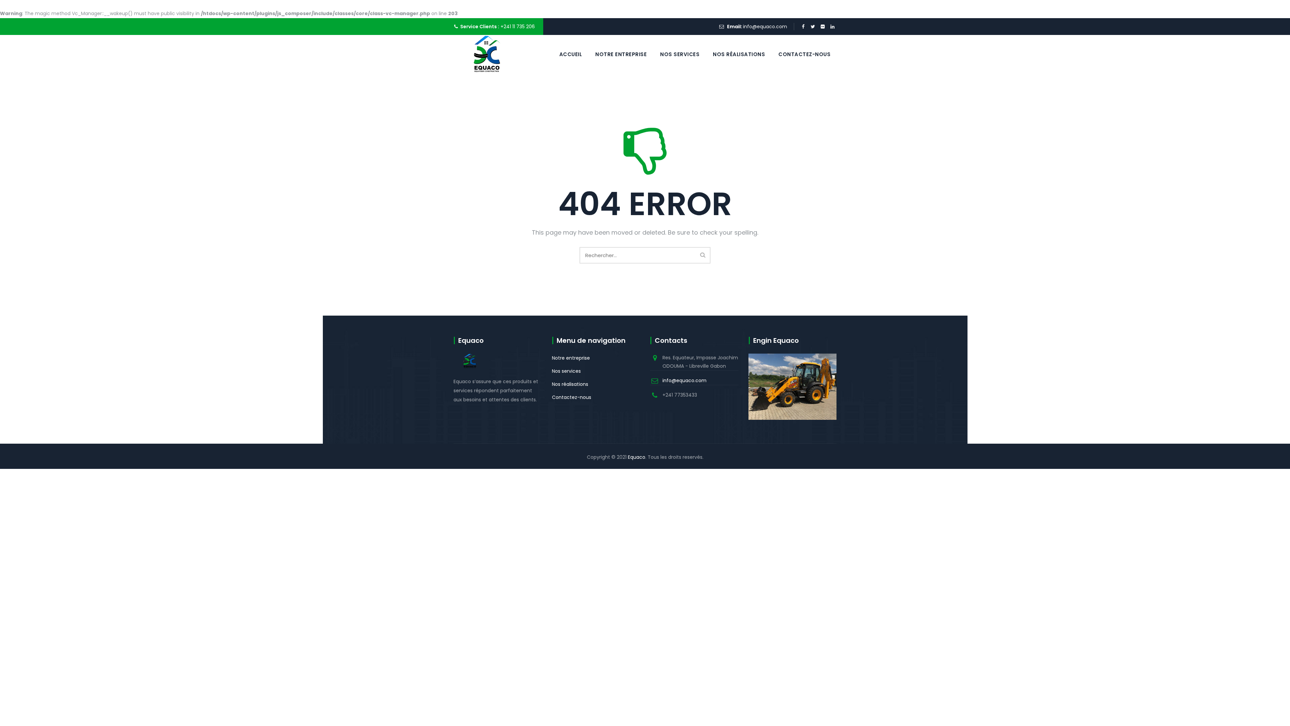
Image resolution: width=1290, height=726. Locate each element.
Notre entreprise (621, 54)
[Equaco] (488, 54)
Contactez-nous (804, 54)
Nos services (679, 54)
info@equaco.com (765, 26)
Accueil (570, 54)
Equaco (636, 457)
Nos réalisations (739, 54)
